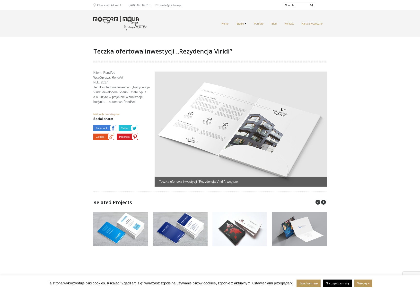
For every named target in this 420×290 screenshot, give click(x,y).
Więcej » (363, 283)
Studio (240, 23)
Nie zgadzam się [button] (337, 283)
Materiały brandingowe (106, 114)
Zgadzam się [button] (308, 283)
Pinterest (124, 136)
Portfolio (258, 23)
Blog (274, 23)
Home (224, 23)
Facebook (102, 128)
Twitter (125, 128)
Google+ (101, 136)
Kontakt (289, 23)
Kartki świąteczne (312, 23)
